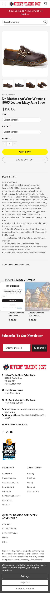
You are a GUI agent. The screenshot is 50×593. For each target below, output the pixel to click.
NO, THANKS (12, 304)
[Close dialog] (48, 284)
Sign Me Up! (12, 300)
